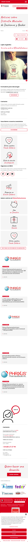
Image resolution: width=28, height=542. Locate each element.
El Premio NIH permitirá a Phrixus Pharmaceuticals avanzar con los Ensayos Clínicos (13, 357)
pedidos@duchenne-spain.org (9, 431)
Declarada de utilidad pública (7, 500)
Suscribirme (14, 129)
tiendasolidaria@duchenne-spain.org (11, 437)
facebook (17, 500)
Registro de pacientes (22, 8)
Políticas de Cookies (6, 540)
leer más (5, 277)
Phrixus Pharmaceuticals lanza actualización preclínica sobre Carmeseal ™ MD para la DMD (13, 329)
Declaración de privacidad (15, 540)
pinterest (25, 500)
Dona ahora (14, 474)
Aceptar (14, 530)
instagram (19, 500)
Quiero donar (16, 6)
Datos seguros (4, 505)
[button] (26, 514)
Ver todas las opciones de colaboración (13, 248)
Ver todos (26, 80)
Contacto (21, 505)
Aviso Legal (23, 540)
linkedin (23, 500)
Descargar (14, 95)
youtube (21, 500)
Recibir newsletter (19, 501)
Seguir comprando (21, 35)
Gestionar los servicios (14, 526)
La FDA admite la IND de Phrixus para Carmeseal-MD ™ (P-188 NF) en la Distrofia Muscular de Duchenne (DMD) (13, 300)
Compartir (24, 30)
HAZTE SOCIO (24, 6)
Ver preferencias (14, 537)
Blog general (6, 266)
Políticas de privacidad (13, 505)
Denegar (14, 533)
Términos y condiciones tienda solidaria (15, 504)
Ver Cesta (20, 39)
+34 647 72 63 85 (5, 1)
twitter (15, 500)
